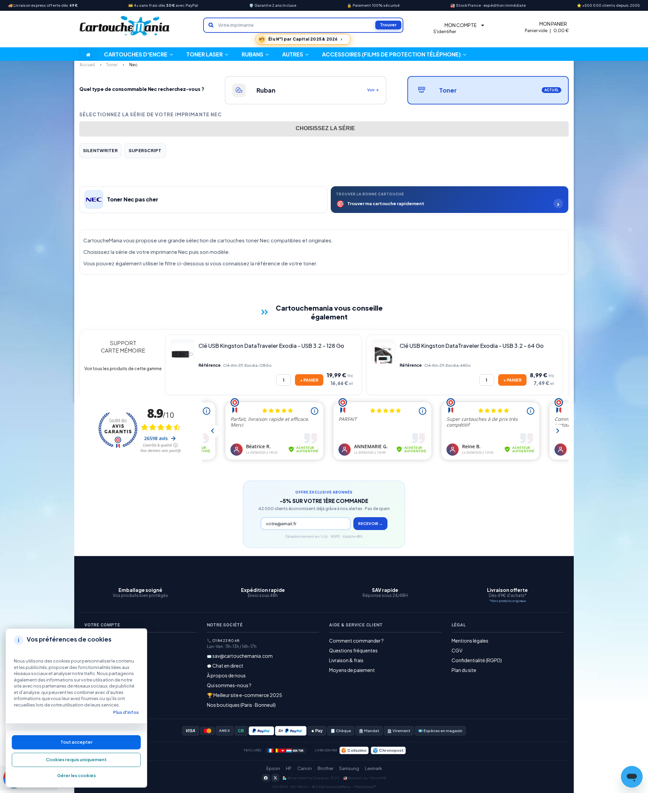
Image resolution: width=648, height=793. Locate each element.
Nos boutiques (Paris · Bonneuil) (241, 705)
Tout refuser (76, 760)
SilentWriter (100, 150)
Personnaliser (76, 775)
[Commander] (309, 380)
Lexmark (373, 768)
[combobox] (324, 129)
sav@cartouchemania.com (242, 656)
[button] (295, 54)
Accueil (87, 64)
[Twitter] (275, 778)
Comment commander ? (356, 641)
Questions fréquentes (353, 650)
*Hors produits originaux (507, 601)
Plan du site (464, 670)
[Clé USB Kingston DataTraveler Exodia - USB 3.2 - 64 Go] (383, 351)
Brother (325, 768)
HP (289, 768)
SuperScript (145, 150)
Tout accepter (76, 742)
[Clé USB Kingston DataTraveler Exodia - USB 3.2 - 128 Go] (182, 351)
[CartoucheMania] (124, 26)
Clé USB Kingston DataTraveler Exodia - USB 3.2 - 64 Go (472, 345)
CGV (457, 650)
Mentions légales (470, 641)
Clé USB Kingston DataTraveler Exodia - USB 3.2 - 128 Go (271, 345)
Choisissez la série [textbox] (325, 128)
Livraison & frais (346, 660)
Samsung (349, 768)
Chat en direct (227, 666)
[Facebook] (266, 778)
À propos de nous (226, 675)
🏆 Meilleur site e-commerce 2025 (244, 695)
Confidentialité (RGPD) (477, 660)
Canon (304, 768)
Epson (273, 768)
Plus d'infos (126, 712)
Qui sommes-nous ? (229, 685)
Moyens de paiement (352, 670)
